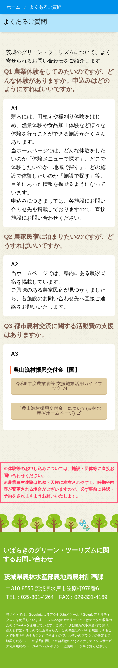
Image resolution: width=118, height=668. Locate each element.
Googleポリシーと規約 (56, 646)
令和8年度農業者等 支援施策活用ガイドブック (59, 386)
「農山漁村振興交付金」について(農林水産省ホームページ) (59, 410)
